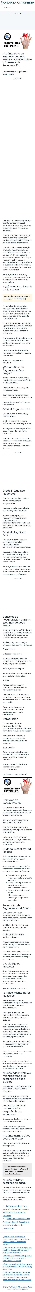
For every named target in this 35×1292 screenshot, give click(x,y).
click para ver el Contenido (15, 299)
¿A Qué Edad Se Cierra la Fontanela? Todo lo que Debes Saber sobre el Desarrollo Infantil (16, 1240)
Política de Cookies (20, 1289)
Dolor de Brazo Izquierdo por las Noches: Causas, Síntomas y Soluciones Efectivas (17, 1250)
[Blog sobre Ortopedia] (17, 2)
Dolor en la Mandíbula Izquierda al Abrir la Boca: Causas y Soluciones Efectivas (17, 1258)
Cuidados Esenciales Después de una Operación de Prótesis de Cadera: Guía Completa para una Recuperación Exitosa (17, 1276)
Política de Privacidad (17, 1287)
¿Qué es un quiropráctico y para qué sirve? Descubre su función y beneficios (17, 1266)
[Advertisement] (17, 21)
